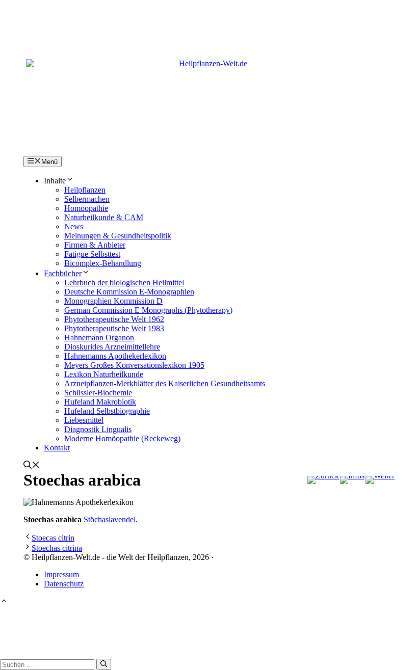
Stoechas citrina (57, 548)
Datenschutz (64, 583)
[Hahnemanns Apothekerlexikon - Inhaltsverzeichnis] (352, 480)
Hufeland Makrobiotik (100, 401)
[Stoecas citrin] (323, 480)
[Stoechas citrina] (380, 480)
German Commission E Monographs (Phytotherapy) (148, 310)
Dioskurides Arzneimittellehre (112, 346)
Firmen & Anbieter (94, 244)
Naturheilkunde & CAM (103, 217)
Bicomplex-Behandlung (102, 263)
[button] (31, 466)
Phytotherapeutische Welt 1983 (114, 328)
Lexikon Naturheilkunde (103, 374)
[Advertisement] (209, 23)
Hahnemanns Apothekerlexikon (115, 356)
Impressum (61, 574)
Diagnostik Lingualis (98, 429)
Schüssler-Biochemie (98, 392)
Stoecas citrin (53, 537)
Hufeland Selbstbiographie (107, 411)
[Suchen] (103, 664)
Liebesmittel (83, 420)
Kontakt (57, 447)
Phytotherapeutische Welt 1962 (114, 319)
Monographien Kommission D (113, 301)
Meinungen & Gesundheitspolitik (117, 235)
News (73, 226)
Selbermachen (87, 199)
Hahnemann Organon (99, 337)
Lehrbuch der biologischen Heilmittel (124, 282)
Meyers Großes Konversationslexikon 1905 (134, 365)
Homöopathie (86, 208)
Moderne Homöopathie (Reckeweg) (122, 438)
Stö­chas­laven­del (110, 519)
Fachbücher (63, 273)
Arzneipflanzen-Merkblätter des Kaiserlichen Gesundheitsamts (164, 383)
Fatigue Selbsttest (92, 254)
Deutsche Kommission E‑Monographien (129, 291)
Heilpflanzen (85, 189)
